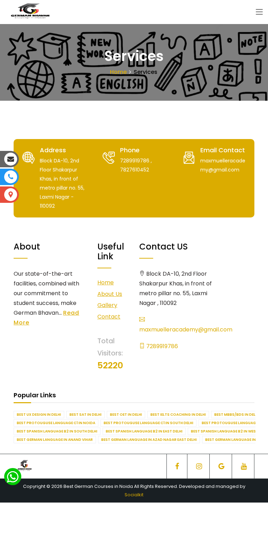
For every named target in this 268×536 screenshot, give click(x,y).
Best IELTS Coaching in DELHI (178, 414)
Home (118, 72)
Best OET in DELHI (126, 414)
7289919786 (161, 346)
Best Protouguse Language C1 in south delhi (148, 423)
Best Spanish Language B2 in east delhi (144, 431)
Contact (108, 317)
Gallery (107, 305)
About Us (109, 294)
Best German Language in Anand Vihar (55, 439)
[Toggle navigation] (259, 12)
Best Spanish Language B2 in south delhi (57, 431)
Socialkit (134, 494)
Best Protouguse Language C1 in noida (56, 423)
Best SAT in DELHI (85, 414)
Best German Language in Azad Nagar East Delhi (149, 439)
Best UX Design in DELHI (39, 414)
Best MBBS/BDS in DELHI (236, 414)
